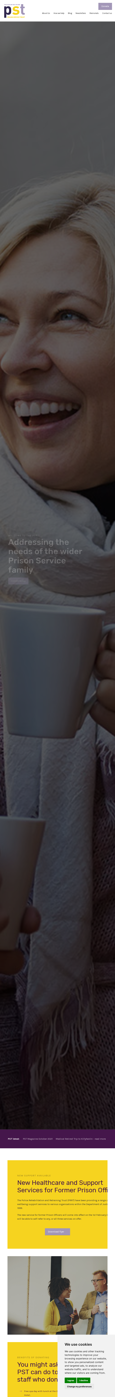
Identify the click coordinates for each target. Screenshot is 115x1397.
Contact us (107, 13)
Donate (105, 6)
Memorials (94, 13)
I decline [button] (83, 1380)
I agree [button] (70, 1380)
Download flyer (56, 1231)
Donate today (18, 580)
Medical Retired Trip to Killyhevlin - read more (81, 1138)
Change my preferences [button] (79, 1386)
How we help (59, 13)
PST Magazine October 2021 (38, 1138)
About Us (46, 13)
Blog (70, 13)
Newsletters (81, 13)
